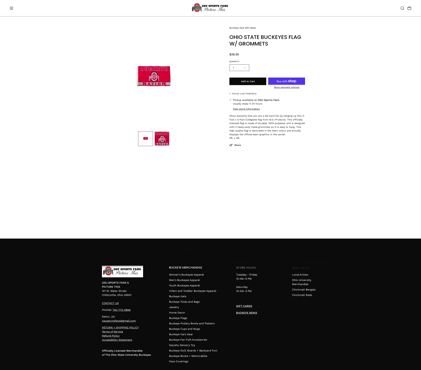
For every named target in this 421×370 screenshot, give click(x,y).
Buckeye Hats (177, 296)
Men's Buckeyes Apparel (184, 280)
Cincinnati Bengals (304, 289)
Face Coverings (178, 361)
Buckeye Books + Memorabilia (188, 356)
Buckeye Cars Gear (181, 334)
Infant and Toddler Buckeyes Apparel (192, 290)
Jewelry (174, 307)
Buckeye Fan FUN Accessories (188, 339)
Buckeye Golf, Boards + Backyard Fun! (193, 350)
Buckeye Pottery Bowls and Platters (192, 323)
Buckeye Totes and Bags (184, 301)
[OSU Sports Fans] (210, 8)
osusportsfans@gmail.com (119, 320)
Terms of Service (112, 331)
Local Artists (300, 274)
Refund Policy (111, 335)
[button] (402, 8)
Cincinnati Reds (302, 295)
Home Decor (177, 312)
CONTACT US (110, 303)
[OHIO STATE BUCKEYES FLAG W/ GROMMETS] (145, 138)
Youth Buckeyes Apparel (184, 285)
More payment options (286, 87)
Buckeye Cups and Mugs (184, 328)
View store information (246, 108)
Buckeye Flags (178, 318)
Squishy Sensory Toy (182, 345)
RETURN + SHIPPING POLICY (120, 327)
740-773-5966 (122, 310)
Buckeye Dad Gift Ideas (242, 27)
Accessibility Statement (117, 339)
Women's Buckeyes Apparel (186, 274)
